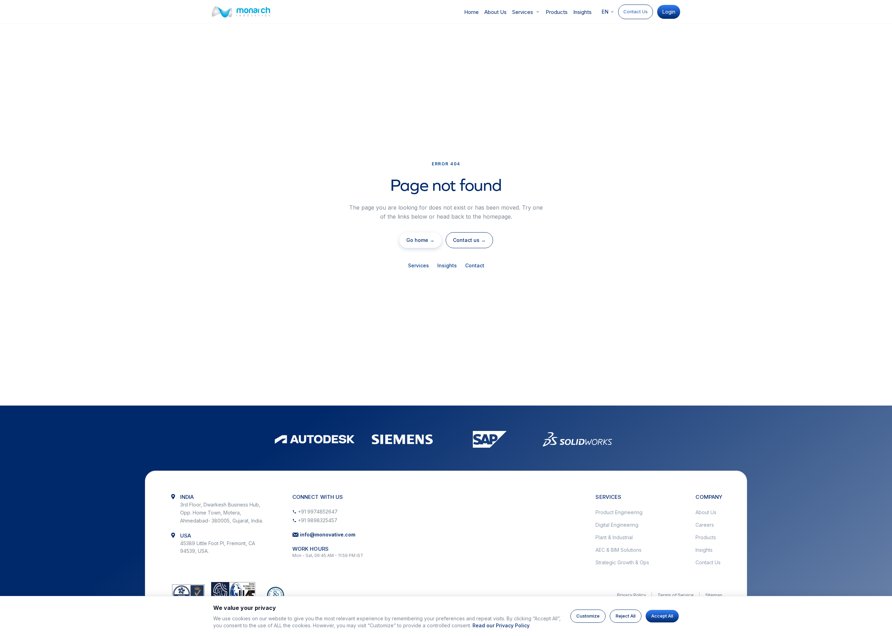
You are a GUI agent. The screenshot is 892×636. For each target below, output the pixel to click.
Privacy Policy (631, 595)
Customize (588, 616)
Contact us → (469, 240)
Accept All (662, 616)
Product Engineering (619, 512)
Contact (474, 265)
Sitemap (713, 595)
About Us (495, 12)
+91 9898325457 (317, 520)
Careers (704, 525)
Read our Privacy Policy (501, 625)
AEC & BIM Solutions (618, 550)
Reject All (626, 616)
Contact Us (635, 11)
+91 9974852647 (318, 512)
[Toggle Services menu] (537, 11)
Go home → (420, 240)
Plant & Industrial (614, 537)
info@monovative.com (327, 534)
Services (522, 12)
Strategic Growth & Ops (622, 562)
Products (557, 12)
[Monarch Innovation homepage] (241, 11)
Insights (582, 12)
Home (471, 12)
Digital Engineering (616, 525)
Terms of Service (676, 595)
